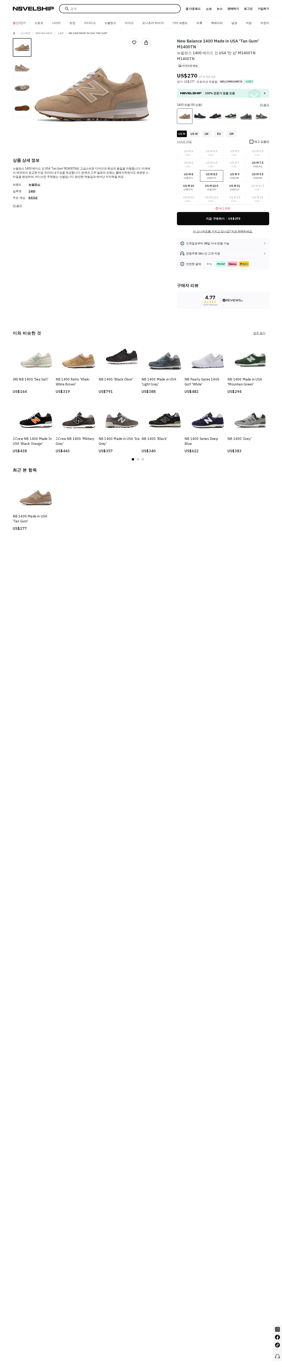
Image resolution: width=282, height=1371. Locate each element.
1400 (61, 33)
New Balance (44, 33)
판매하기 (233, 9)
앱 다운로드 (193, 9)
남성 (234, 23)
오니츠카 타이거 (153, 23)
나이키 (56, 23)
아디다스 (90, 23)
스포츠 (38, 23)
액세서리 (217, 23)
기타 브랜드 (180, 23)
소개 (209, 9)
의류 (199, 23)
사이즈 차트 (184, 142)
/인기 (19, 23)
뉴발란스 (110, 23)
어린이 (264, 23)
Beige (33, 198)
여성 (249, 23)
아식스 (129, 23)
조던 (72, 23)
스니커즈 (25, 33)
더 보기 (17, 205)
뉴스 (220, 9)
